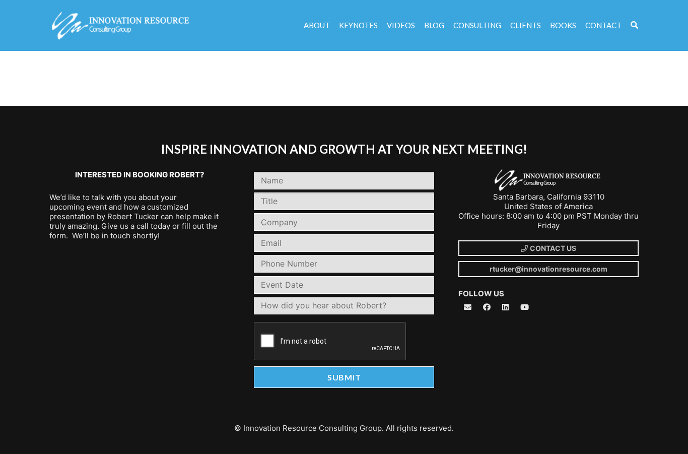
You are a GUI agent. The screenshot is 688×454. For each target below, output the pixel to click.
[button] (634, 25)
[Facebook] (487, 307)
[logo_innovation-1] (121, 26)
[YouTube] (524, 307)
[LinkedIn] (505, 307)
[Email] (467, 307)
